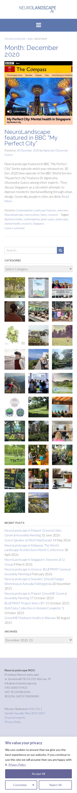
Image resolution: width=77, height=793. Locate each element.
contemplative (32, 219)
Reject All (55, 785)
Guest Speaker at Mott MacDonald (28, 540)
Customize (20, 785)
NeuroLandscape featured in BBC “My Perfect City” (31, 138)
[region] (38, 765)
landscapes (62, 219)
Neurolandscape (14, 214)
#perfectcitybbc (13, 219)
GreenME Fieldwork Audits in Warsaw (30, 618)
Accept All (38, 773)
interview (62, 210)
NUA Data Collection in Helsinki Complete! (33, 608)
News (43, 214)
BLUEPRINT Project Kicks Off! (25, 603)
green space (47, 219)
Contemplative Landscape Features (36, 210)
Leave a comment (15, 228)
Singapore (38, 223)
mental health (12, 223)
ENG (32, 709)
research (53, 214)
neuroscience (31, 214)
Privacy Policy (17, 764)
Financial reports (15, 717)
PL (39, 709)
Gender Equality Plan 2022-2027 (25, 713)
